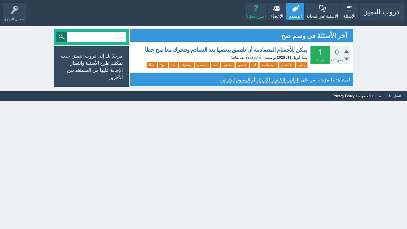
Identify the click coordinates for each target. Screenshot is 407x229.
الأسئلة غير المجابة (322, 16)
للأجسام (286, 64)
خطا (152, 64)
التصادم (202, 64)
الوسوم (295, 16)
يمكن (301, 64)
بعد (215, 64)
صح (163, 64)
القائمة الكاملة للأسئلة (277, 79)
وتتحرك (186, 64)
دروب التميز (382, 12)
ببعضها (227, 64)
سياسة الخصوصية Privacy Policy (357, 96)
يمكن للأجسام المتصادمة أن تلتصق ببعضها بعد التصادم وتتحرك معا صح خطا (226, 50)
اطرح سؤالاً (256, 16)
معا (173, 64)
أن (254, 64)
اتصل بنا (395, 96)
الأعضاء (277, 16)
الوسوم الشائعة (235, 79)
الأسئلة (349, 16)
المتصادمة (268, 64)
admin (259, 57)
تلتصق (242, 64)
